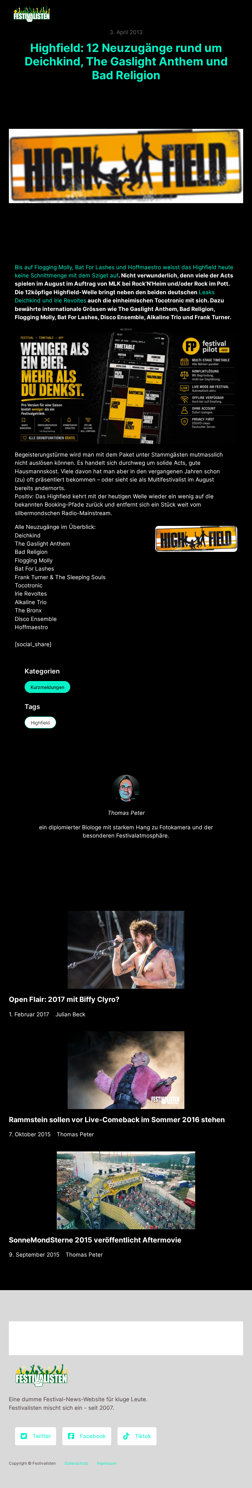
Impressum (106, 1463)
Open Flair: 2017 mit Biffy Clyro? (64, 999)
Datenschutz (76, 1463)
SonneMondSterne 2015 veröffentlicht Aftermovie (95, 1240)
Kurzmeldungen (47, 687)
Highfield (40, 722)
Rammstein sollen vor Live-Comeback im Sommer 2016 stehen (117, 1119)
